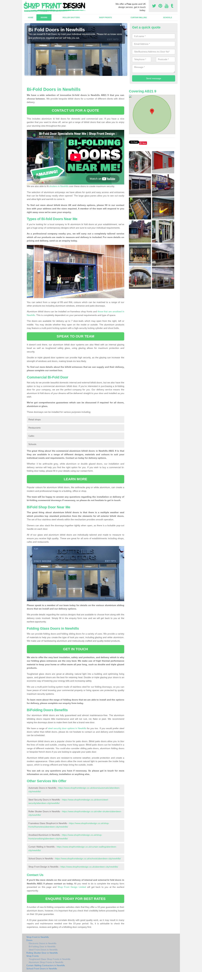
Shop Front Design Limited (72, 887)
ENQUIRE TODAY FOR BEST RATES (75, 899)
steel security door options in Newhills (67, 728)
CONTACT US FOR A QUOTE (75, 110)
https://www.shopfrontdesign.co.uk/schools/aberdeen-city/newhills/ (88, 858)
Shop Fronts (105, 17)
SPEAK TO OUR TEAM (75, 336)
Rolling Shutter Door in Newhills (42, 953)
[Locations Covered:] (26, 3)
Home (30, 17)
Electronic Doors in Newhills (42, 943)
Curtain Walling (139, 17)
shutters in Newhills (58, 186)
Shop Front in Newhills (37, 937)
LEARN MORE (75, 479)
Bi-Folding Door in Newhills (42, 946)
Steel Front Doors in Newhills (43, 949)
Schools (167, 17)
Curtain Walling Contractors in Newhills (45, 965)
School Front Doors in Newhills (41, 968)
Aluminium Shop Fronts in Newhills (46, 962)
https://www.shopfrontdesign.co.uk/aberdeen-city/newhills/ (89, 866)
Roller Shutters (71, 17)
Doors (44, 17)
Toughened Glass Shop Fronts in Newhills (49, 959)
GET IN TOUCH (75, 649)
